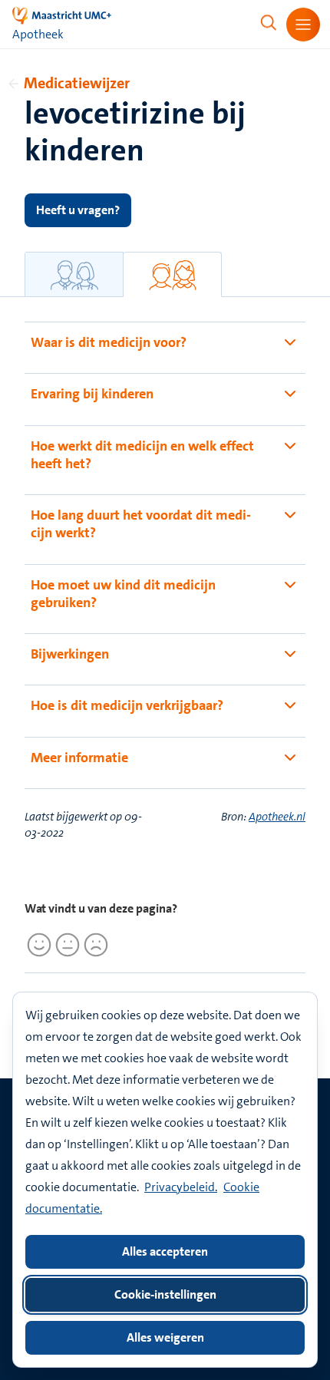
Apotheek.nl (277, 816)
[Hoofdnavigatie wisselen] (303, 24)
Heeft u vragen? (78, 210)
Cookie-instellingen (165, 1294)
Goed (37, 945)
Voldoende (65, 945)
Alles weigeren (165, 1337)
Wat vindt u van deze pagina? (101, 908)
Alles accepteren (165, 1251)
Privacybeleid (179, 1187)
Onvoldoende (93, 945)
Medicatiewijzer (77, 83)
